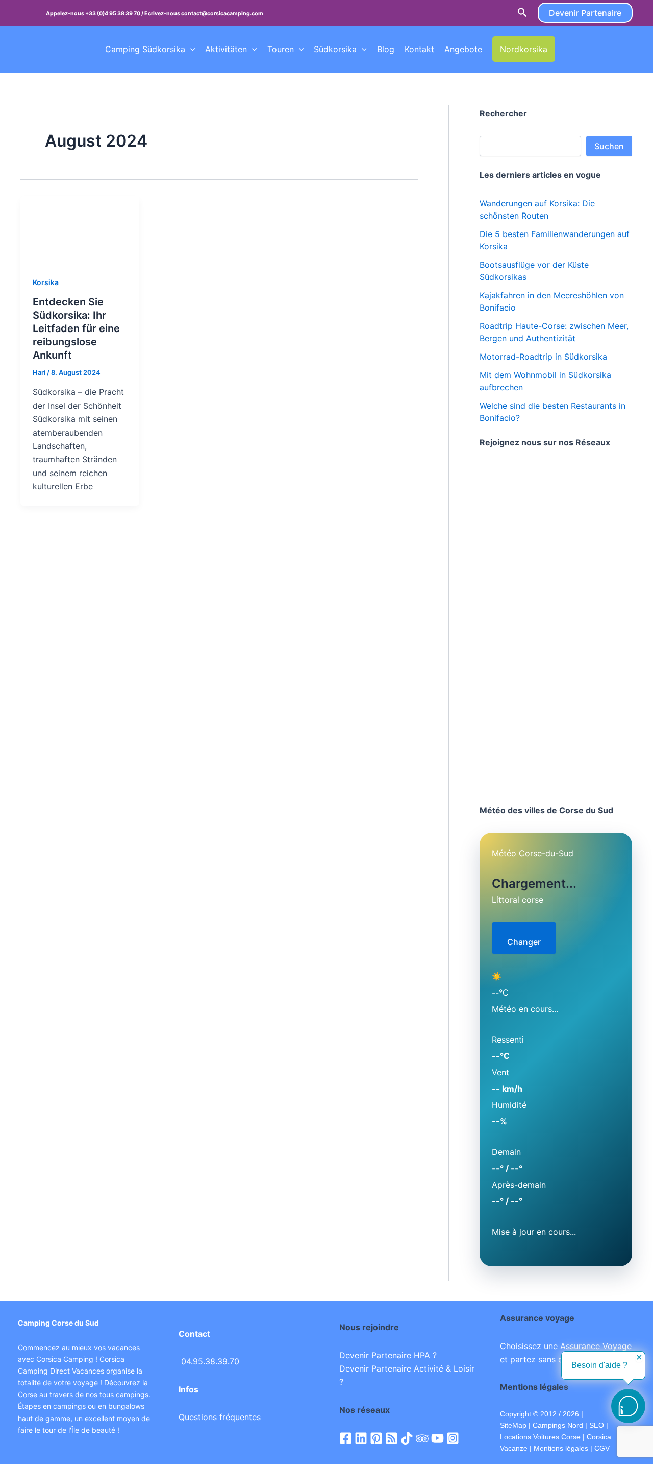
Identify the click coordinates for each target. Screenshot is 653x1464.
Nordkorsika (523, 49)
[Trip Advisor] (422, 1438)
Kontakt (419, 49)
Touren (280, 49)
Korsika (46, 282)
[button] (522, 13)
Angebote (463, 49)
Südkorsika (335, 49)
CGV (602, 1448)
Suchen (609, 146)
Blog (385, 49)
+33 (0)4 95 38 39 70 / (114, 13)
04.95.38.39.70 (210, 1361)
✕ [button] (639, 1358)
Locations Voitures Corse (540, 1437)
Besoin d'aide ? (599, 1365)
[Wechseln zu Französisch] (564, 49)
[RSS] (391, 1438)
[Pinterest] (376, 1438)
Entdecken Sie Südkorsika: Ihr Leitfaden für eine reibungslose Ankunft (76, 328)
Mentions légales (561, 1448)
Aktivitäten (226, 49)
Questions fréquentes (220, 1417)
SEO (595, 1425)
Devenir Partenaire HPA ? (388, 1355)
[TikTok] (406, 1438)
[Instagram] (452, 1438)
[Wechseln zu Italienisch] (623, 49)
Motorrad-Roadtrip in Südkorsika (543, 356)
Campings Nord (558, 1425)
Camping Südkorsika (145, 49)
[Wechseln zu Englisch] (584, 49)
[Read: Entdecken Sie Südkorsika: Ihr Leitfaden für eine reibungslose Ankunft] (79, 229)
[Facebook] (345, 1438)
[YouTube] (437, 1438)
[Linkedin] (361, 1438)
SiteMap (513, 1425)
